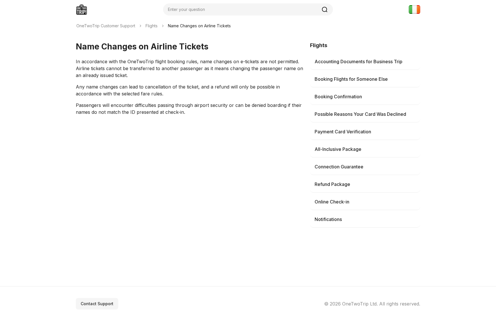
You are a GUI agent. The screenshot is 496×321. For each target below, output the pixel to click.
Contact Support (97, 303)
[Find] (324, 9)
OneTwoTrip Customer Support (105, 25)
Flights (152, 25)
